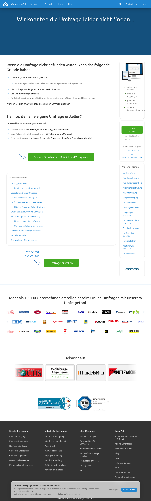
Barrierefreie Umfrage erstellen (28, 188)
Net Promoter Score (18, 446)
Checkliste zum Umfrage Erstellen (26, 230)
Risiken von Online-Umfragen (24, 197)
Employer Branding (53, 455)
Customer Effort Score (19, 450)
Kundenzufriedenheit (132, 183)
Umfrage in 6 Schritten (128, 234)
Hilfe (70, 4)
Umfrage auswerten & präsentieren (26, 202)
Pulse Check (50, 446)
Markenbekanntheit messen (21, 465)
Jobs (117, 458)
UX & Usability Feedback (20, 460)
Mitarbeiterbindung (53, 460)
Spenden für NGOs (123, 448)
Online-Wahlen (129, 202)
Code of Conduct (122, 472)
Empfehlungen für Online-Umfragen (27, 211)
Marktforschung (130, 192)
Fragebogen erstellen (128, 214)
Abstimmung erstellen (128, 247)
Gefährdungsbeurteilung (56, 465)
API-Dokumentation (123, 444)
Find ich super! (129, 490)
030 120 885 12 (133, 150)
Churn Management (18, 455)
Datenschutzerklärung (125, 477)
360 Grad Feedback (53, 450)
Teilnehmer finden (19, 235)
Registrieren (131, 4)
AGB (117, 467)
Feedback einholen (131, 228)
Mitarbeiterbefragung (132, 188)
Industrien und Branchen (91, 448)
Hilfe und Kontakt (122, 463)
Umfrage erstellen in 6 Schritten (28, 226)
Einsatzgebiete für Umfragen (27, 221)
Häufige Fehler (129, 241)
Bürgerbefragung (130, 197)
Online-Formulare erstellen (131, 222)
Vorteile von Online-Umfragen (24, 193)
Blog (117, 453)
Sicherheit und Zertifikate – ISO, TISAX (127, 437)
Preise (61, 4)
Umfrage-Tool (129, 173)
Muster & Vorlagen (88, 436)
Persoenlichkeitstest (54, 469)
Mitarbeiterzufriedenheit (55, 441)
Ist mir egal (113, 490)
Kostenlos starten (132, 130)
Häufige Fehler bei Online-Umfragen (30, 207)
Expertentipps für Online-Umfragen (26, 216)
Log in (143, 4)
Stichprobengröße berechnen (24, 240)
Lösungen (34, 4)
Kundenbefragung (131, 178)
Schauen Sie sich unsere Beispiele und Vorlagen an (61, 157)
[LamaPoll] (5, 4)
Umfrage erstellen (19, 183)
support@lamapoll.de (132, 157)
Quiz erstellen (129, 253)
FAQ (81, 470)
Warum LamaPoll (18, 4)
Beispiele (49, 4)
